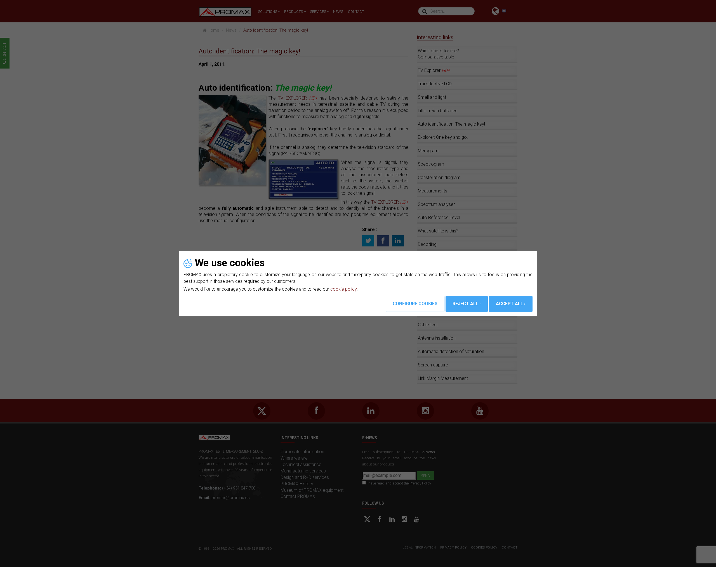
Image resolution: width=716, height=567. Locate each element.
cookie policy (343, 289)
